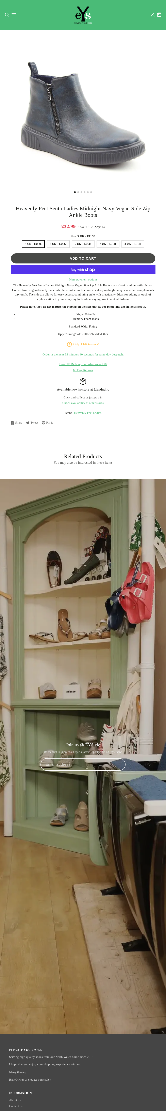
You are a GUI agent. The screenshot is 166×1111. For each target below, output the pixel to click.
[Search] (7, 14)
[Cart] (159, 14)
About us (15, 1100)
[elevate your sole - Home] (83, 15)
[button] (75, 192)
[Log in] (152, 14)
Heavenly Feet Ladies (87, 412)
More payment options (83, 279)
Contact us (15, 1106)
